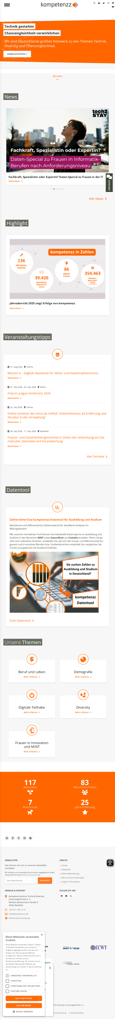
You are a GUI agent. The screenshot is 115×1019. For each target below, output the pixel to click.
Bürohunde (30, 811)
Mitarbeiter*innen (84, 791)
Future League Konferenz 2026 (29, 397)
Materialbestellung (70, 877)
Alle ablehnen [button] (24, 1005)
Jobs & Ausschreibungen (72, 881)
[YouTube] (113, 7)
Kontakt (109, 185)
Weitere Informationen (17, 969)
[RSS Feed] (71, 900)
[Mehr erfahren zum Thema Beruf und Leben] (32, 669)
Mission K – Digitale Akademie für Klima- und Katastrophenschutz (53, 377)
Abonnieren (45, 884)
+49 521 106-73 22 (17, 913)
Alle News (96, 202)
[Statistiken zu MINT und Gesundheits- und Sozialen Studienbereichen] (57, 516)
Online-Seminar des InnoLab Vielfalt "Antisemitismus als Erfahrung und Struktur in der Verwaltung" (57, 419)
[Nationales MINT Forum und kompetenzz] (71, 951)
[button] (52, 193)
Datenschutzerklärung (31, 879)
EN (108, 3)
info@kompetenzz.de (18, 917)
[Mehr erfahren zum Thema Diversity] (83, 704)
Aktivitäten (30, 791)
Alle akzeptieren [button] (23, 998)
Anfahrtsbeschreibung (19, 922)
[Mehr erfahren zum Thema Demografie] (83, 669)
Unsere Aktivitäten (16, 54)
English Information (70, 885)
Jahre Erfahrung (85, 811)
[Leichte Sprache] (99, 3)
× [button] (42, 935)
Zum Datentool (20, 624)
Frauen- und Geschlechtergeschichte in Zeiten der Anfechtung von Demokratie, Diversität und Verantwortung (56, 443)
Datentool (66, 873)
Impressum (38, 1016)
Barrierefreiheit (77, 1016)
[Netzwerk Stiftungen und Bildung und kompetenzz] (71, 966)
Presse (64, 869)
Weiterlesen (14, 185)
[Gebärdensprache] (104, 3)
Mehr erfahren (31, 680)
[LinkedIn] (113, 3)
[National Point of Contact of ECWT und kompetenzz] (98, 951)
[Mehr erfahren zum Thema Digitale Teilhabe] (32, 704)
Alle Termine (96, 460)
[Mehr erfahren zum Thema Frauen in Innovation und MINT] (32, 740)
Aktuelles (57, 76)
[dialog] (24, 974)
